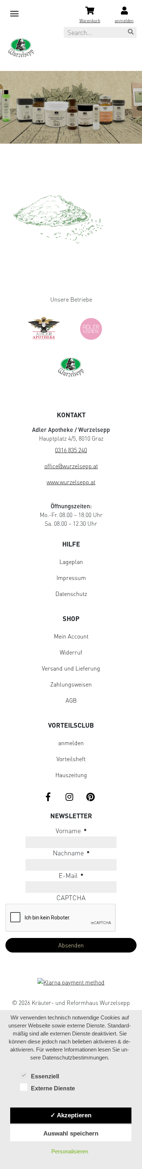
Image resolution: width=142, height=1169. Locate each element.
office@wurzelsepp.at (71, 466)
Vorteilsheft (71, 759)
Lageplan (71, 561)
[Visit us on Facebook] (48, 798)
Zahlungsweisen (71, 684)
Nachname (71, 853)
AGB (71, 700)
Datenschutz (71, 593)
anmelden (71, 743)
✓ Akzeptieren (70, 1115)
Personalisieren (69, 1151)
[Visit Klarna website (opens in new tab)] (71, 983)
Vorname (71, 831)
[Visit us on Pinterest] (90, 798)
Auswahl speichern (70, 1133)
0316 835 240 (71, 450)
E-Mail (71, 875)
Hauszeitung (71, 775)
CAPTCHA (71, 898)
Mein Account (71, 636)
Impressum (71, 577)
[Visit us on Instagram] (69, 798)
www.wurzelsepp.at (71, 482)
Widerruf (71, 652)
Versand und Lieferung (71, 668)
